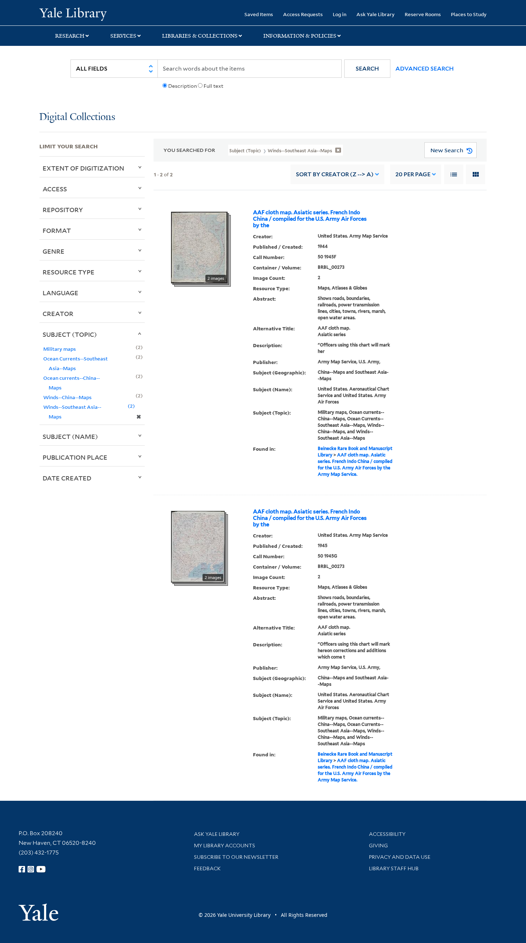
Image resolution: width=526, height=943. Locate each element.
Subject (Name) (70, 436)
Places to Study (469, 14)
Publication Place (75, 457)
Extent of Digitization (83, 168)
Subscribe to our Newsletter (236, 857)
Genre (53, 251)
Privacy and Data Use (399, 857)
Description (182, 86)
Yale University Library (72, 14)
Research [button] (69, 35)
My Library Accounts (224, 845)
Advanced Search (424, 68)
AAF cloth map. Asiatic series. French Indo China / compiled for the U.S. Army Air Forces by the (310, 219)
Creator (58, 313)
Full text (213, 86)
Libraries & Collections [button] (200, 35)
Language (60, 292)
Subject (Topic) (70, 334)
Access (55, 189)
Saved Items (258, 14)
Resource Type (68, 272)
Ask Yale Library (375, 14)
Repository (63, 209)
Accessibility (387, 834)
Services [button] (123, 35)
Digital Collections (77, 117)
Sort (335, 174)
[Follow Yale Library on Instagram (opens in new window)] (31, 869)
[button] (367, 68)
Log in (339, 14)
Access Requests (303, 14)
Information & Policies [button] (299, 35)
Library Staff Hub (394, 868)
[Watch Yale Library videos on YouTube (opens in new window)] (41, 869)
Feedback (207, 868)
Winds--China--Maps (67, 397)
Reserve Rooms (423, 14)
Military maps (59, 348)
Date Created (67, 478)
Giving (378, 845)
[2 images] (199, 247)
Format (57, 230)
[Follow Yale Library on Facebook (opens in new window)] (22, 869)
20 (412, 174)
